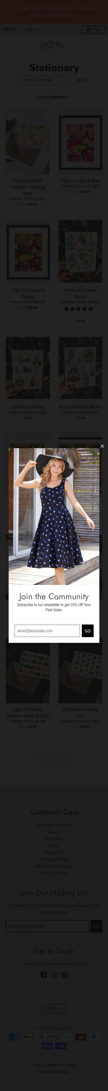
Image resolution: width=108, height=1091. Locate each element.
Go (88, 631)
